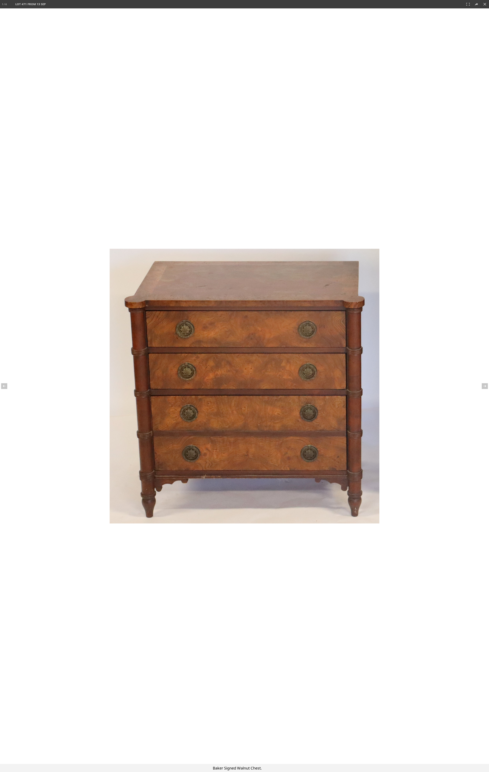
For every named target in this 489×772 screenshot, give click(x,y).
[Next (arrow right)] (482, 386)
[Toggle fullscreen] (468, 4)
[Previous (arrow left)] (6, 386)
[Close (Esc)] (485, 4)
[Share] (476, 4)
